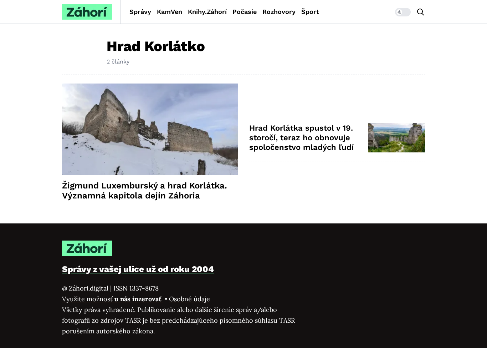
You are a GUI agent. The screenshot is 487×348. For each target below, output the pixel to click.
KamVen (169, 11)
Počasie (244, 11)
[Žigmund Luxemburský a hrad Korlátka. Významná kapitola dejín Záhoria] (150, 129)
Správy (140, 11)
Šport (310, 11)
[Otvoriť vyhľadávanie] (420, 12)
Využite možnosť (112, 299)
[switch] (403, 12)
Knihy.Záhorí (207, 11)
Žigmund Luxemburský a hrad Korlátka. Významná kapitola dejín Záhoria (144, 191)
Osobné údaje (189, 299)
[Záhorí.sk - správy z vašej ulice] (87, 12)
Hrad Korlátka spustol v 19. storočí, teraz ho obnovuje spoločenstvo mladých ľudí (301, 137)
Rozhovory (279, 11)
